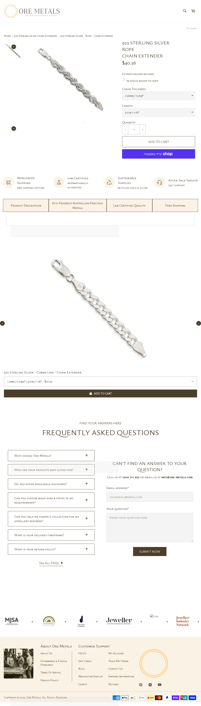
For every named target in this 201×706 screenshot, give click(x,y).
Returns (113, 684)
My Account (116, 653)
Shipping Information (121, 676)
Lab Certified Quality (129, 205)
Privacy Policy (49, 680)
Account (191, 28)
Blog (81, 668)
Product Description (26, 205)
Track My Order (118, 661)
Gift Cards (84, 661)
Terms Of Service (50, 672)
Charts (82, 684)
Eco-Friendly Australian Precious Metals (77, 205)
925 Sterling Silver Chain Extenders (35, 36)
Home (7, 36)
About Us (46, 653)
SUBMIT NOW (149, 551)
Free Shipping (175, 205)
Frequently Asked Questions (100, 432)
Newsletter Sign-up (90, 676)
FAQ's (82, 653)
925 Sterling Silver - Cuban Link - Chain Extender (42, 372)
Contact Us (115, 668)
